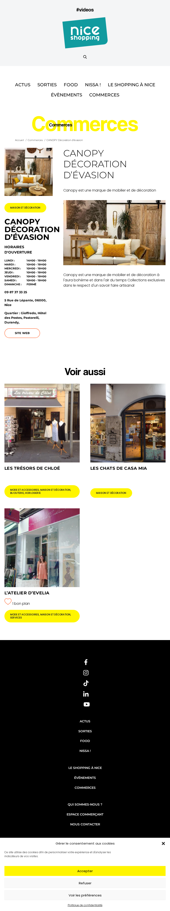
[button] (163, 843)
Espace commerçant (85, 814)
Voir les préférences (85, 895)
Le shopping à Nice (131, 84)
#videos (85, 9)
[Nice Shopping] (85, 35)
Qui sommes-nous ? (85, 804)
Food (71, 84)
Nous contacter (85, 824)
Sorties (47, 84)
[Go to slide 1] (114, 258)
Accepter (85, 871)
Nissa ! (93, 84)
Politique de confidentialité (85, 905)
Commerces (104, 95)
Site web (22, 333)
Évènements (66, 95)
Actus (22, 84)
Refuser (85, 883)
